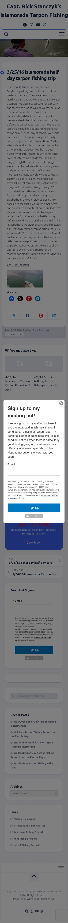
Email (11, 464)
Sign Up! (34, 508)
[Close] (61, 403)
